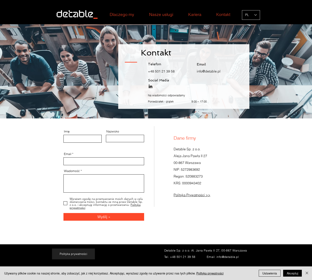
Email (67, 153)
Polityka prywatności (209, 273)
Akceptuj (292, 273)
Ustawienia (269, 273)
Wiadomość (72, 170)
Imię (67, 131)
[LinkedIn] (150, 86)
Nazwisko (112, 131)
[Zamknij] (306, 273)
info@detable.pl (209, 71)
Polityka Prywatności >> (192, 195)
